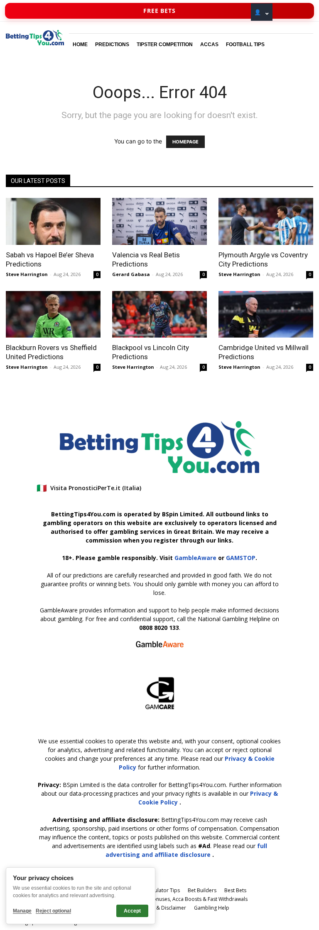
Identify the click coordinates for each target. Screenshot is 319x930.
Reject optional (53, 911)
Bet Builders (202, 890)
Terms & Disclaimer (163, 907)
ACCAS (209, 44)
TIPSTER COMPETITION (165, 44)
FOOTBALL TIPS (245, 44)
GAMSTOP (240, 558)
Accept (132, 911)
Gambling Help (211, 907)
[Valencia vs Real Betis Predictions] (159, 221)
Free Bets (159, 11)
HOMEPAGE (185, 142)
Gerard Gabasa (131, 274)
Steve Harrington (27, 274)
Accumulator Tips (159, 890)
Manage (22, 911)
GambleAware (195, 558)
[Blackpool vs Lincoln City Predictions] (159, 314)
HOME (80, 44)
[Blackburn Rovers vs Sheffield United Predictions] (53, 314)
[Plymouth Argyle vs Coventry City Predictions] (265, 221)
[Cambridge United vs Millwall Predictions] (265, 314)
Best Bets (235, 890)
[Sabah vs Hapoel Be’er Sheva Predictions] (53, 221)
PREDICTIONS (112, 44)
